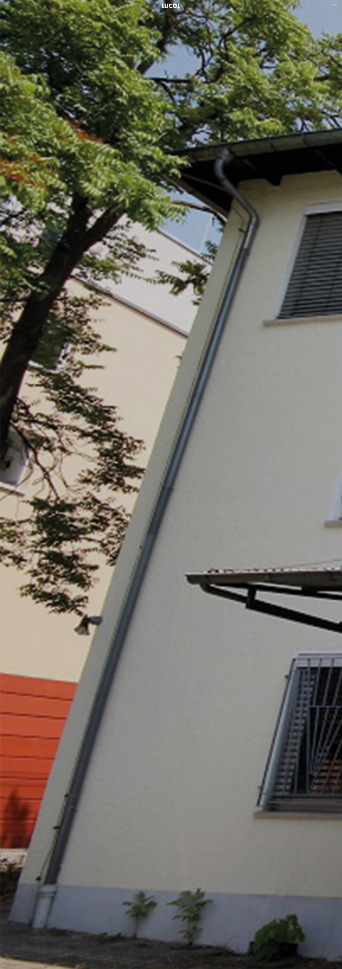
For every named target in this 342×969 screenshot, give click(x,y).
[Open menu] (334, 6)
